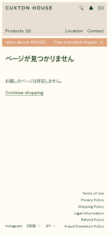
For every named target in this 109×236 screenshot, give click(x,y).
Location (74, 31)
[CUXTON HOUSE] (28, 8)
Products (14, 31)
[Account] (91, 8)
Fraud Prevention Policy (84, 226)
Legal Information (89, 213)
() (101, 8)
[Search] (81, 8)
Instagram (13, 226)
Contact (95, 31)
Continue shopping (24, 92)
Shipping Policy (91, 207)
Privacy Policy (92, 200)
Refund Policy (92, 220)
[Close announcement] (101, 42)
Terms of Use (93, 193)
